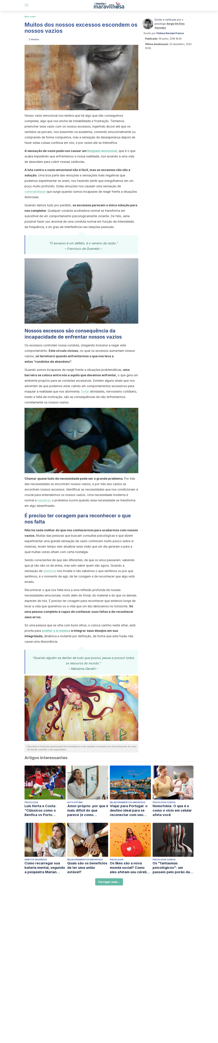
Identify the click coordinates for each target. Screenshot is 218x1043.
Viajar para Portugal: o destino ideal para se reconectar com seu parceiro (128, 810)
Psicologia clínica (164, 802)
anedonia (49, 571)
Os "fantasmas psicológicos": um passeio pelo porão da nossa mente (171, 867)
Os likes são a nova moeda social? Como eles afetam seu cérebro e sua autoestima (130, 867)
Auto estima (75, 802)
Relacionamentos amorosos (127, 802)
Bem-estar (30, 16)
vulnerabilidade (35, 191)
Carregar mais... (109, 882)
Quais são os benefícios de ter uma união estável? (87, 867)
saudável (43, 500)
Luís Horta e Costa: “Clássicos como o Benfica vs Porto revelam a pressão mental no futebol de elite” (42, 810)
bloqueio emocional (102, 151)
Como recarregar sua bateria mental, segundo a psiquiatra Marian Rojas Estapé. (45, 867)
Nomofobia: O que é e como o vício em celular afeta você (172, 810)
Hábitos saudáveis (36, 859)
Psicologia (31, 802)
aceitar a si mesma (56, 630)
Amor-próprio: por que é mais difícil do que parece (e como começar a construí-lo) (87, 810)
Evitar (85, 391)
